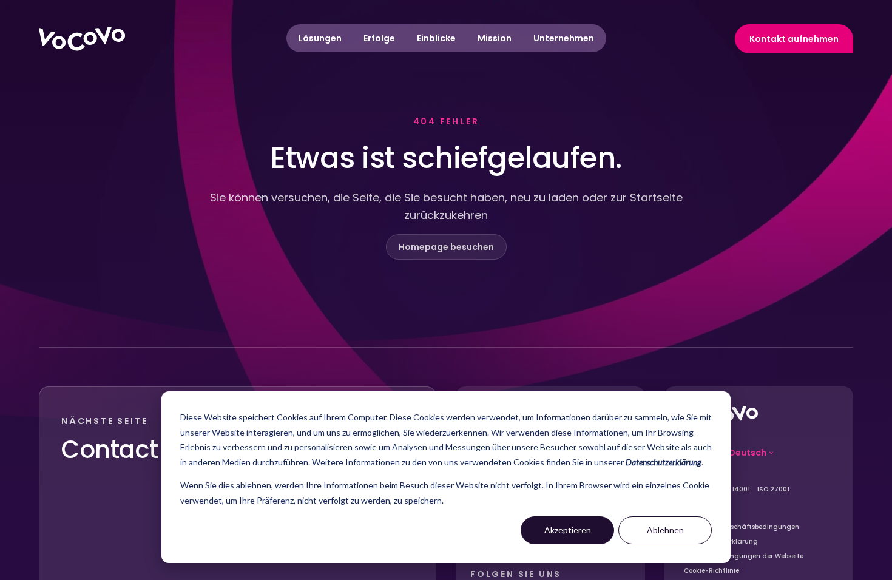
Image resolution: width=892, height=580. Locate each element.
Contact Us (127, 450)
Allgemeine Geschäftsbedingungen (741, 526)
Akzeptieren (567, 530)
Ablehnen (665, 530)
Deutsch (747, 453)
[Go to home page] (82, 39)
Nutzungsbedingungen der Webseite (743, 556)
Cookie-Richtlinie (711, 570)
